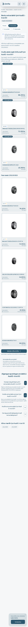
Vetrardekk (13, 25)
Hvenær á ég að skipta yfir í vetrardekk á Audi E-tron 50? (12, 383)
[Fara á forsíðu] (6, 4)
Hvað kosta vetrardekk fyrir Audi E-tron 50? (12, 407)
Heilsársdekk (17, 29)
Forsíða (3, 9)
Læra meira (14, 618)
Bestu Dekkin (9, 9)
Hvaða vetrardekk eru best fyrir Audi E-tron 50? (11, 395)
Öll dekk (4, 25)
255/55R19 (14, 427)
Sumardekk (7, 29)
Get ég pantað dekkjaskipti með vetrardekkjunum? (12, 414)
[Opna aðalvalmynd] (24, 4)
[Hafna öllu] (25, 614)
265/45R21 (5, 427)
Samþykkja (18, 622)
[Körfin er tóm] (19, 4)
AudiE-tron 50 (17, 9)
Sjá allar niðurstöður (13, 351)
